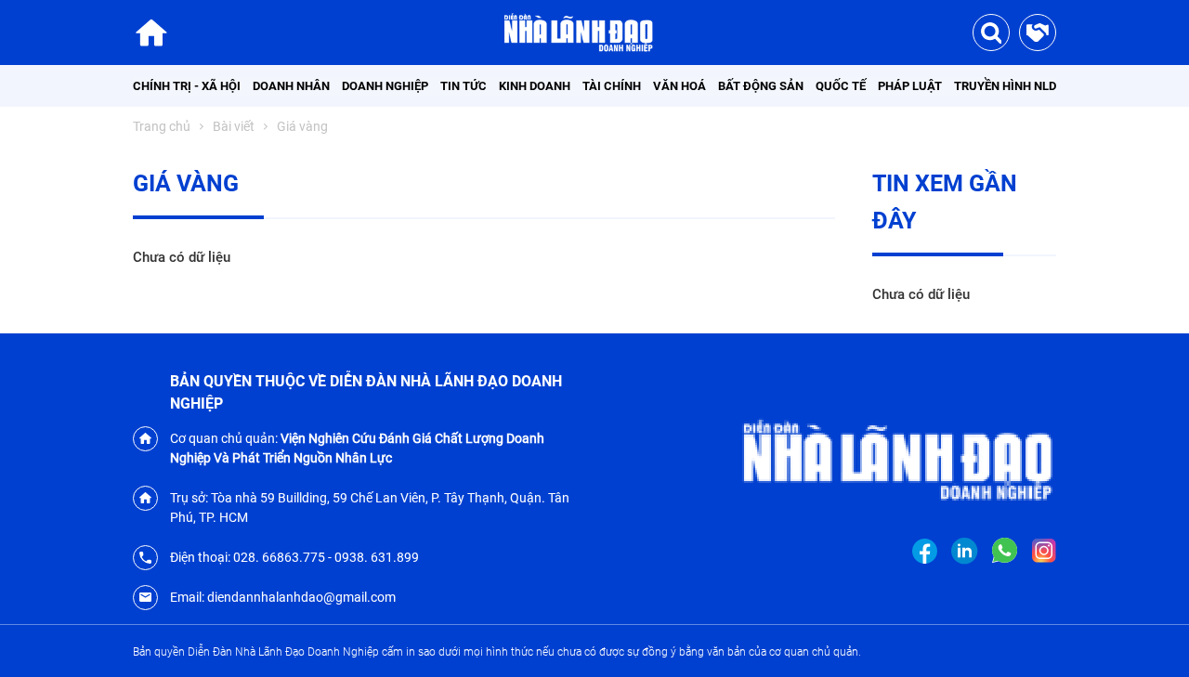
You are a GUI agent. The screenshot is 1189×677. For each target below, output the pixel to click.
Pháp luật (910, 86)
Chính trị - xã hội (187, 86)
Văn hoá (679, 86)
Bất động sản (761, 86)
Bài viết (234, 126)
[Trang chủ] (151, 32)
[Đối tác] (1037, 32)
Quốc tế (841, 86)
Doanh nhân (291, 86)
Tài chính (611, 86)
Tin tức (463, 86)
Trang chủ (161, 126)
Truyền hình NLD (1005, 86)
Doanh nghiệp (385, 86)
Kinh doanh (534, 86)
